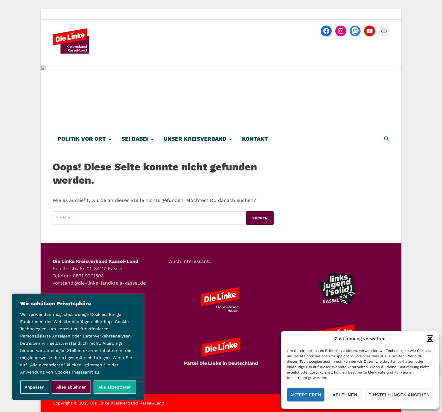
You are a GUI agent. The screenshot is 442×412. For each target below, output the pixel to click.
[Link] (384, 31)
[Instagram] (340, 31)
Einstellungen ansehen (399, 395)
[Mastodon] (355, 31)
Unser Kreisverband (195, 139)
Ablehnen (345, 395)
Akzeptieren (305, 395)
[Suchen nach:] (163, 218)
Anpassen (35, 387)
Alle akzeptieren (115, 387)
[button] (430, 339)
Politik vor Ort (82, 139)
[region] (78, 347)
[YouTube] (369, 31)
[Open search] (386, 139)
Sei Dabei (134, 139)
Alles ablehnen (71, 387)
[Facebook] (326, 31)
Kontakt (255, 139)
